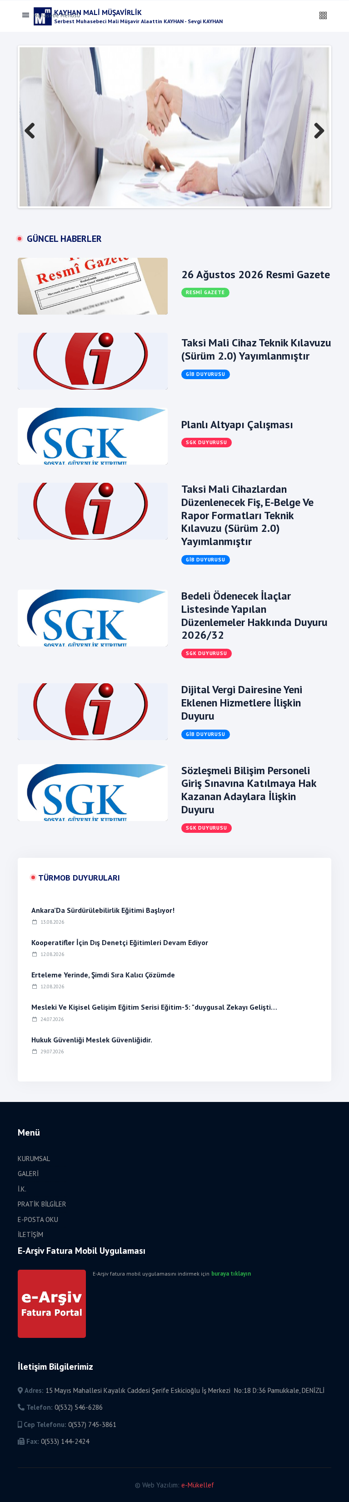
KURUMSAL (34, 1158)
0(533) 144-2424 (65, 1441)
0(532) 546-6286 (79, 1407)
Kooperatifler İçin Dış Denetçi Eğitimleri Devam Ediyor (119, 942)
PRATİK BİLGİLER (42, 1204)
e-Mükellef (197, 1485)
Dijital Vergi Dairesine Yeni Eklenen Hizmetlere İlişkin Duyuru (241, 702)
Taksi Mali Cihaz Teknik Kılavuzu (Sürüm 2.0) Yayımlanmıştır (256, 349)
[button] (323, 16)
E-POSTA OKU (38, 1219)
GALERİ (28, 1173)
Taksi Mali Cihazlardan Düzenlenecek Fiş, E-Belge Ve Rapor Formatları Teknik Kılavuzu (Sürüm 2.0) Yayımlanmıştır (247, 515)
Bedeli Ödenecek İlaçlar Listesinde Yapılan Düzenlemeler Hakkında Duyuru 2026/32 (254, 615)
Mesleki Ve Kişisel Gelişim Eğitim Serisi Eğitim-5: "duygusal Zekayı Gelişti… (154, 1006)
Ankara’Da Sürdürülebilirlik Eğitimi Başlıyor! (102, 910)
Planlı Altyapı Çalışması (237, 424)
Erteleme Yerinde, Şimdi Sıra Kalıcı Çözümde (103, 974)
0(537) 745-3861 (92, 1424)
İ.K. (22, 1189)
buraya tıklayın (231, 1274)
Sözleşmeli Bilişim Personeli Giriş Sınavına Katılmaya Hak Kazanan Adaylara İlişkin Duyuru (248, 789)
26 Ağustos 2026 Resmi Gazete (255, 274)
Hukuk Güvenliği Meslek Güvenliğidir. (91, 1039)
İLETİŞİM (30, 1234)
